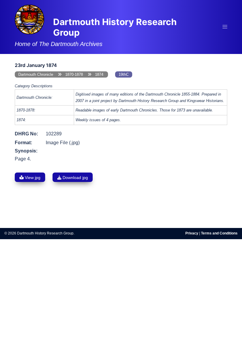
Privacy (191, 233)
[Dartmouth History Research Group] (29, 19)
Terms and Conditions (219, 233)
